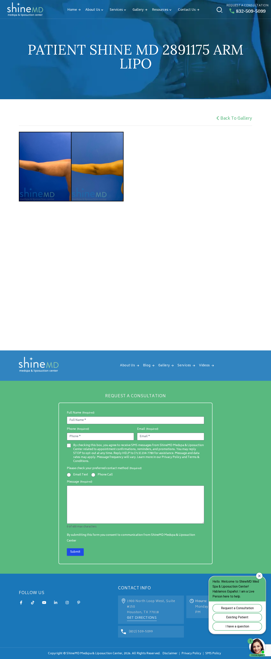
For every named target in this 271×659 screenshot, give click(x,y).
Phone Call (105, 475)
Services (116, 10)
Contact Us (187, 10)
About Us (92, 10)
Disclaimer (169, 653)
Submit (75, 551)
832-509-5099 (251, 11)
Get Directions (142, 618)
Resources (160, 10)
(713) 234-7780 (144, 453)
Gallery (138, 10)
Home (72, 10)
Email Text (80, 475)
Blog (147, 365)
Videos (204, 365)
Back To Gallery (236, 118)
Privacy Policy (191, 653)
